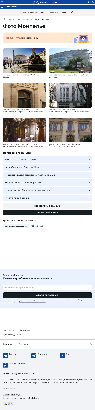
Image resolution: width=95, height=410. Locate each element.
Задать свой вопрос (47, 212)
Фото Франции (25, 19)
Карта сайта (9, 388)
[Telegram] (37, 226)
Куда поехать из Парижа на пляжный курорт (28, 190)
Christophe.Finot (58, 146)
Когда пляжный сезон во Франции (23, 182)
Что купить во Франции (17, 198)
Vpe (86, 75)
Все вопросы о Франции (47, 206)
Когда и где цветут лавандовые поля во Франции (30, 175)
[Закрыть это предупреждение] (72, 12)
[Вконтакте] (32, 226)
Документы (24, 344)
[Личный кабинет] (93, 2)
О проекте (8, 330)
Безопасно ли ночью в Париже (21, 159)
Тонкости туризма (5, 19)
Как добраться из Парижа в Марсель (24, 167)
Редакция (25, 330)
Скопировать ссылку (14, 226)
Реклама (7, 344)
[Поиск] (88, 2)
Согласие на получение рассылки (32, 302)
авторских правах (43, 379)
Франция (11, 19)
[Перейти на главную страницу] (45, 2)
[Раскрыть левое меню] (2, 2)
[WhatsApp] (41, 226)
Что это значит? (62, 12)
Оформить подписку (47, 295)
